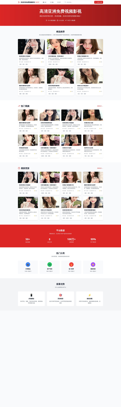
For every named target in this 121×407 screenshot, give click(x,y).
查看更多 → (100, 106)
